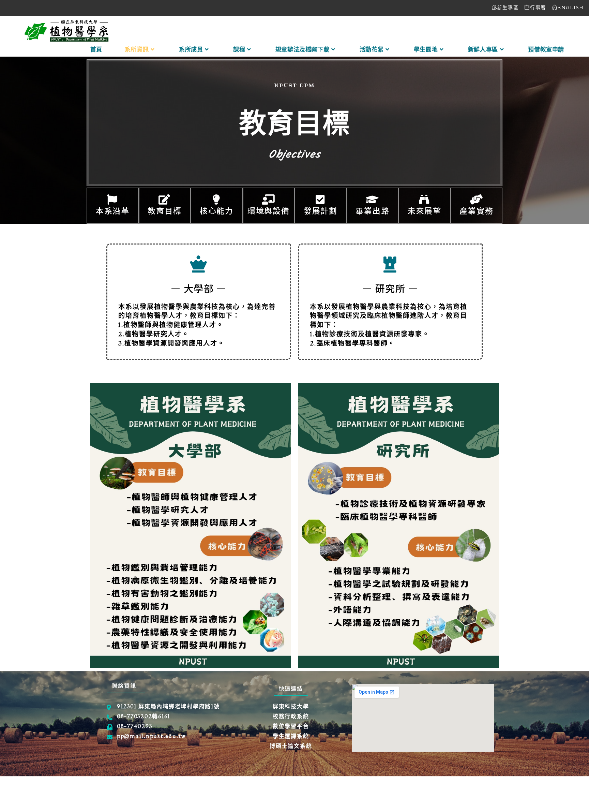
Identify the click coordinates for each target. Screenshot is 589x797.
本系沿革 (113, 210)
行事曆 (538, 7)
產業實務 (476, 210)
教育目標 (164, 210)
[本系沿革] (112, 199)
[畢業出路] (372, 199)
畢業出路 (372, 210)
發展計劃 (320, 210)
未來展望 (424, 210)
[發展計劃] (320, 199)
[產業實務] (476, 199)
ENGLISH (570, 7)
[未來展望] (424, 199)
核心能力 (216, 210)
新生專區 (507, 7)
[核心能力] (216, 199)
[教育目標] (165, 199)
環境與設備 (268, 210)
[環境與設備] (268, 199)
